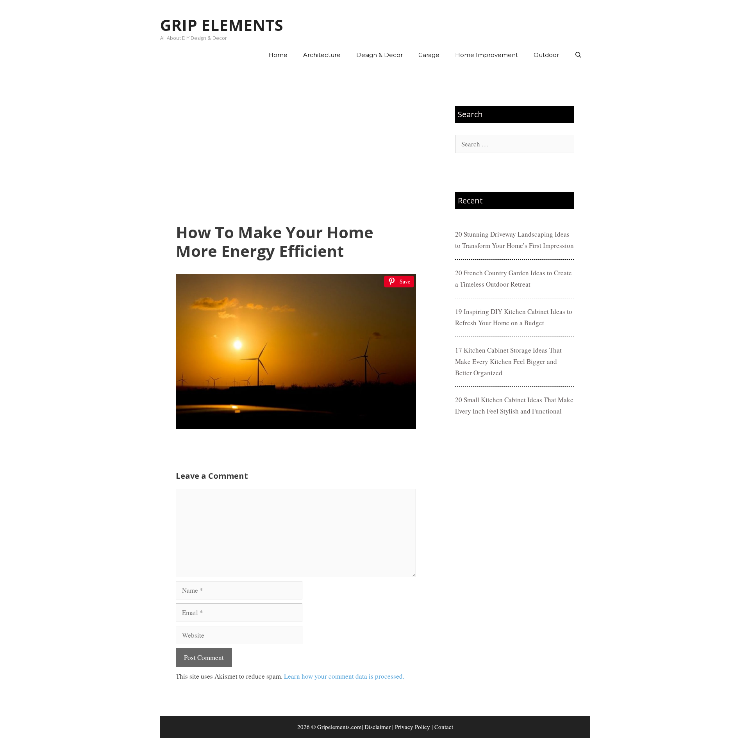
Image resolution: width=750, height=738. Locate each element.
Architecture (322, 55)
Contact (443, 727)
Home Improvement (486, 55)
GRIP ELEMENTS (221, 25)
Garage (428, 55)
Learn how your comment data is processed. (344, 676)
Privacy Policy (412, 727)
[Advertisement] (296, 145)
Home (278, 55)
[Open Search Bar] (578, 55)
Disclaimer (377, 727)
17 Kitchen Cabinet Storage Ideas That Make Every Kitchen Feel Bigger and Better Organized (508, 361)
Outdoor (546, 55)
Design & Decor (379, 55)
